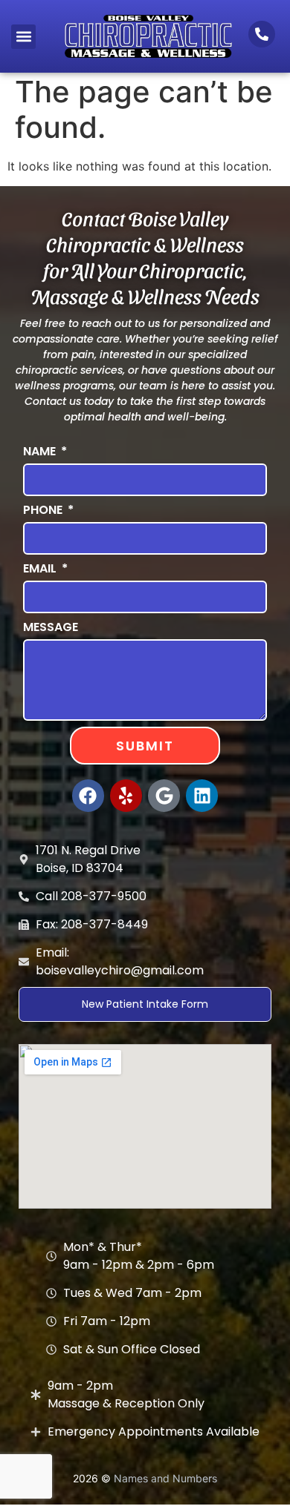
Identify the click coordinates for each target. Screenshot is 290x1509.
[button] (23, 36)
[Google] (164, 795)
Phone (44, 509)
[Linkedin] (202, 795)
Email (41, 568)
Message (50, 626)
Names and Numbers (165, 1478)
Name (41, 451)
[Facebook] (88, 795)
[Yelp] (126, 795)
